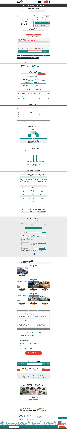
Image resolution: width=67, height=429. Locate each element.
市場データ (33, 55)
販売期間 (45, 55)
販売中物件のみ (34, 235)
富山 (24, 415)
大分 (28, 419)
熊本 (27, 419)
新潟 (22, 415)
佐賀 (24, 419)
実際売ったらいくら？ (36, 243)
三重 (27, 416)
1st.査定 (40, 417)
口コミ (37, 417)
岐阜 (22, 416)
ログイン (18, 0)
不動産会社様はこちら (48, 0)
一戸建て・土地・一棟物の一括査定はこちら (33, 76)
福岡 (22, 419)
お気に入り (44, 247)
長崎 (25, 419)
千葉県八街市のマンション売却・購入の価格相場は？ (28, 335)
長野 (30, 415)
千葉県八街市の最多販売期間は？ (25, 340)
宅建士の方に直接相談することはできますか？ (27, 348)
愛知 (25, 416)
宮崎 (30, 419)
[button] (39, 243)
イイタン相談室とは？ (33, 399)
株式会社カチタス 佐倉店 (28, 313)
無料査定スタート (41, 74)
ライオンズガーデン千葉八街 (25, 242)
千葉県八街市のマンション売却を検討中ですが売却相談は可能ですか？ (30, 343)
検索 (43, 232)
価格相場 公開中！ (42, 243)
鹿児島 (32, 419)
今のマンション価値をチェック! (33, 353)
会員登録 (22, 0)
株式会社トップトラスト (28, 320)
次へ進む (33, 34)
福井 (27, 415)
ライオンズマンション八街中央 (26, 247)
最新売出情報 (23, 55)
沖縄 (33, 419)
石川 (25, 415)
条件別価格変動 (34, 57)
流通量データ (23, 57)
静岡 (24, 416)
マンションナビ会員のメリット (40, 416)
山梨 (28, 415)
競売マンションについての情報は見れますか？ (27, 345)
